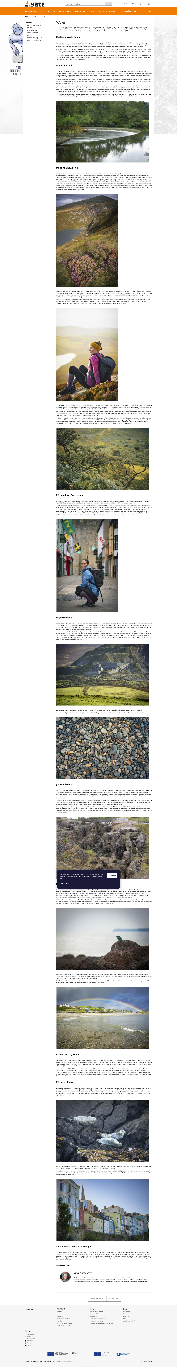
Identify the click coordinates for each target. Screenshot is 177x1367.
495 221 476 (31, 1336)
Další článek (113, 1299)
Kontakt (59, 1311)
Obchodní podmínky (96, 1321)
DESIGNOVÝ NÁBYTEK (34, 40)
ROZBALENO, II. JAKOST (34, 38)
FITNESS (30, 28)
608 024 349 (31, 1338)
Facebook (30, 1341)
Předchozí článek (97, 1299)
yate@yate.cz (31, 1334)
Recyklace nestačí (129, 1321)
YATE (125, 1318)
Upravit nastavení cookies (63, 1361)
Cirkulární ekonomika (64, 1326)
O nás (59, 1314)
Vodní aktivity (32, 33)
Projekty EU (94, 1314)
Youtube (29, 1345)
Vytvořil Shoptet (148, 1361)
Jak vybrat (126, 1311)
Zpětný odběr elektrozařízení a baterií (102, 1323)
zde (61, 878)
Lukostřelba (32, 30)
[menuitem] (34, 11)
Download (93, 1316)
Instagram (30, 1343)
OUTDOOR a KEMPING (34, 25)
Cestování (126, 1316)
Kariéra (59, 1321)
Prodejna (60, 1316)
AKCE (29, 35)
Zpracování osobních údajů (98, 1318)
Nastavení (64, 883)
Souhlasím (112, 875)
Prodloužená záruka (96, 1311)
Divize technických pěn (64, 1323)
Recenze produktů (129, 1314)
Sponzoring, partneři (63, 1318)
